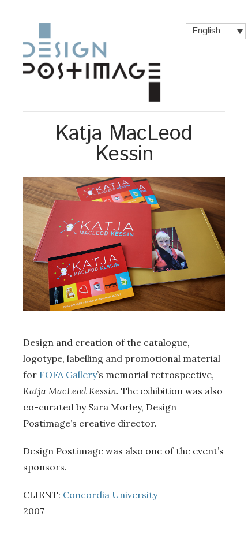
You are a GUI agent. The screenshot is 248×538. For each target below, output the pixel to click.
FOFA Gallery (68, 374)
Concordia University (110, 494)
